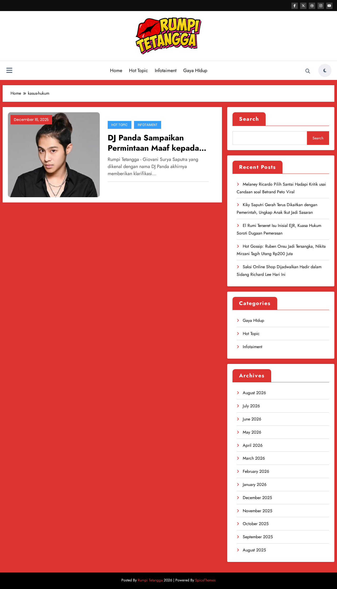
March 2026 (254, 458)
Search (249, 119)
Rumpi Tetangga (150, 580)
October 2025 (256, 524)
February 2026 (256, 471)
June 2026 (252, 419)
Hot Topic (138, 70)
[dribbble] (312, 6)
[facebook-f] (294, 6)
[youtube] (329, 6)
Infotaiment (165, 70)
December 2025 (257, 498)
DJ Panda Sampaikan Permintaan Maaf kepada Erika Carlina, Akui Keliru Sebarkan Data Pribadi (154, 143)
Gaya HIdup (195, 70)
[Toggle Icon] (9, 71)
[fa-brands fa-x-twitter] (303, 6)
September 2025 (258, 537)
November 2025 (257, 511)
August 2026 (254, 393)
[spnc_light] (324, 70)
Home (116, 70)
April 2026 (252, 445)
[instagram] (321, 6)
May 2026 (252, 432)
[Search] (307, 71)
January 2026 (254, 484)
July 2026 (251, 406)
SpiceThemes (205, 580)
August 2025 (254, 550)
